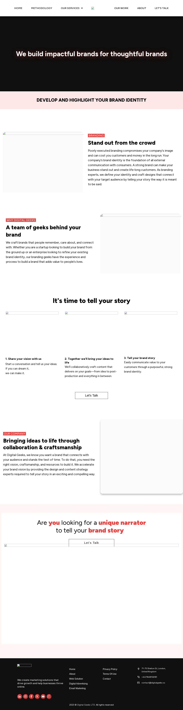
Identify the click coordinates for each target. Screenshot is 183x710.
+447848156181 (149, 677)
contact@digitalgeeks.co (153, 683)
